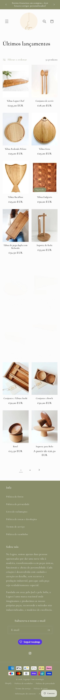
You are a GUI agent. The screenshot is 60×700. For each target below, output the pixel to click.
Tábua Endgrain (44, 197)
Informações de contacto (25, 694)
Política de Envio (14, 496)
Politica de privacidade (17, 504)
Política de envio (41, 688)
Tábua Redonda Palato (15, 149)
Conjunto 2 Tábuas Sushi (15, 398)
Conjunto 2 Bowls (44, 398)
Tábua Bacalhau (15, 197)
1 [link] (20, 469)
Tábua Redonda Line (15, 299)
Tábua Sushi (44, 350)
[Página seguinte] (39, 470)
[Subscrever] (48, 630)
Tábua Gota (44, 149)
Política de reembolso (17, 534)
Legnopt (26, 679)
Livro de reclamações (16, 511)
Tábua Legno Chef (15, 101)
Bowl (15, 446)
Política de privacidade (45, 683)
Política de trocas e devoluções (21, 519)
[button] (6, 21)
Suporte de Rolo (44, 245)
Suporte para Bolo (44, 446)
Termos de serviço (15, 526)
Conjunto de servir (45, 101)
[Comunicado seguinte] (54, 4)
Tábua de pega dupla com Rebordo (16, 246)
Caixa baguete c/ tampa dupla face (44, 301)
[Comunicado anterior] (6, 4)
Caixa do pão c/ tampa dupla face (15, 352)
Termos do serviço (22, 688)
